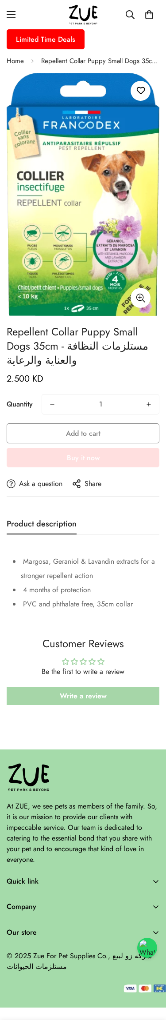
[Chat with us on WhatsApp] (147, 948)
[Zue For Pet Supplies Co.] (83, 14)
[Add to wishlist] (141, 91)
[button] (149, 14)
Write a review (83, 696)
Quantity (20, 404)
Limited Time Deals (45, 39)
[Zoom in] (141, 298)
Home (15, 61)
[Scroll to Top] (150, 973)
